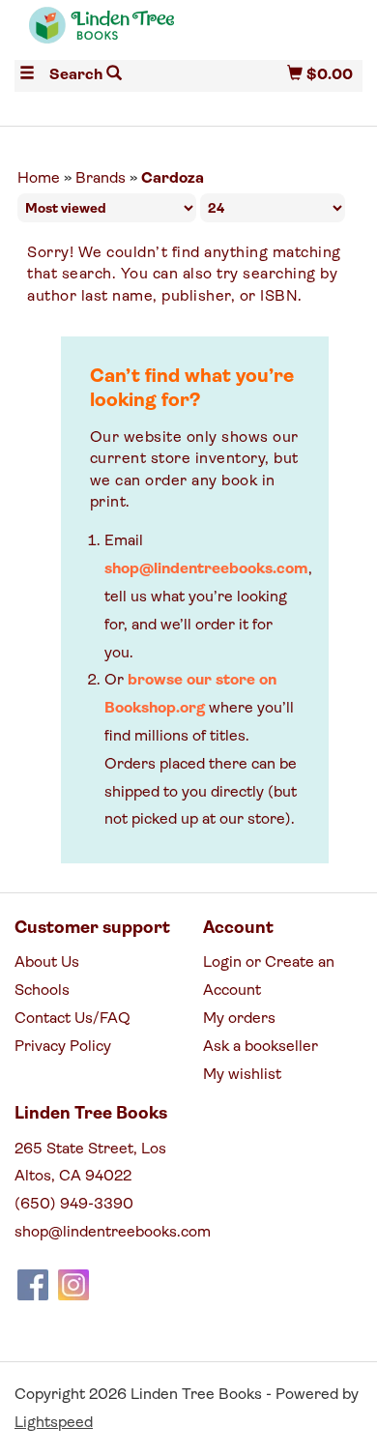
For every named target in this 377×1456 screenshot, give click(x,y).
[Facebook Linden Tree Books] (32, 1284)
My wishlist (242, 1075)
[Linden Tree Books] (101, 34)
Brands (100, 179)
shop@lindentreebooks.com (206, 569)
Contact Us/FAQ (72, 1019)
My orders (239, 1019)
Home (38, 179)
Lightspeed (53, 1423)
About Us (46, 963)
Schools (42, 991)
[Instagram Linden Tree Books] (73, 1284)
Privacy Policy (62, 1047)
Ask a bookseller (260, 1047)
